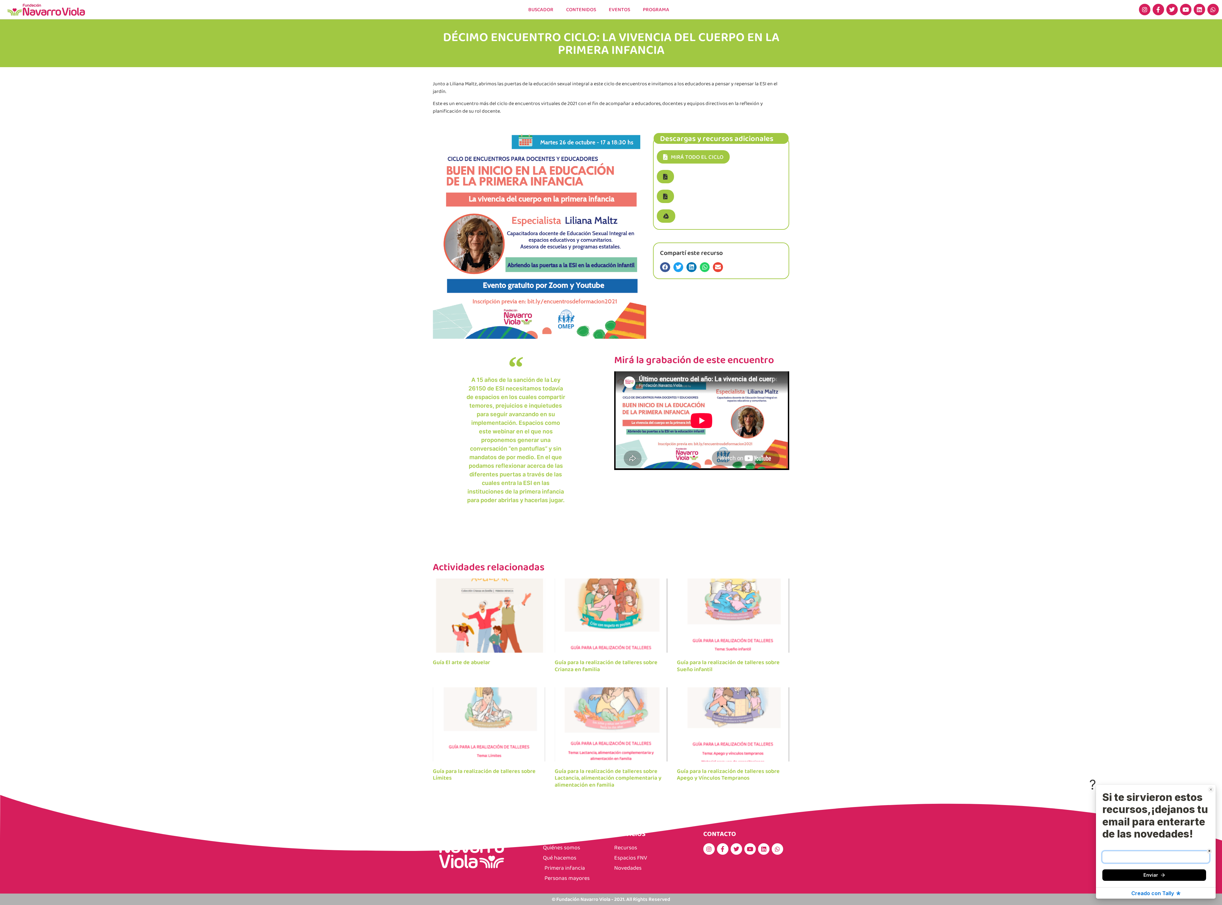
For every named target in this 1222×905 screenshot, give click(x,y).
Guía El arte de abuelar (461, 662)
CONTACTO (719, 833)
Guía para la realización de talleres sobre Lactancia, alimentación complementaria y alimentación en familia (608, 778)
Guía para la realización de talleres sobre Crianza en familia (606, 665)
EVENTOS (619, 9)
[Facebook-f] (1158, 9)
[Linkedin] (1199, 9)
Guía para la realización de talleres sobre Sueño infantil (728, 665)
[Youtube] (1185, 9)
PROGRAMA (656, 9)
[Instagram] (1144, 9)
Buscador (540, 9)
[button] (665, 176)
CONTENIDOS (581, 9)
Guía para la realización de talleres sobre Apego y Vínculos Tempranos (728, 774)
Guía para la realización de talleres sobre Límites (484, 774)
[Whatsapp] (1213, 9)
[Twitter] (1172, 9)
